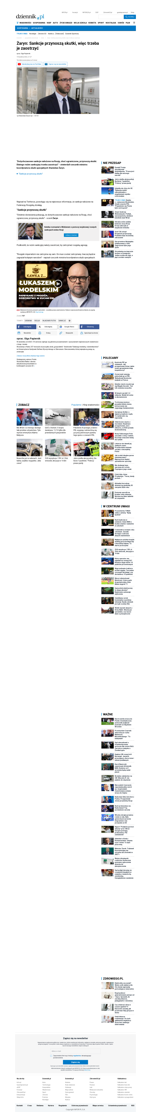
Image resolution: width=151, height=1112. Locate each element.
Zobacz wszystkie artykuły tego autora (30, 356)
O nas (29, 1106)
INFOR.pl (64, 12)
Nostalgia (32, 34)
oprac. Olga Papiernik (23, 53)
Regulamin (63, 1106)
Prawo (92, 1082)
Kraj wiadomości (91, 405)
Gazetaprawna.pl (22, 1085)
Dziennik (19, 38)
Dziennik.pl (46, 1079)
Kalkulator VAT (122, 1090)
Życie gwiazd (69, 1092)
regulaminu (77, 1055)
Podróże (45, 1097)
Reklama (40, 1106)
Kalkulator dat (122, 1082)
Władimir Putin (49, 321)
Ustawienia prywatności (117, 1106)
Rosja (37, 321)
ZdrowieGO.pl (107, 12)
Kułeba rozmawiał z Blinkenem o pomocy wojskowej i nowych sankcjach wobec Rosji (70, 228)
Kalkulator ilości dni (124, 1085)
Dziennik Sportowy (72, 34)
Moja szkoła (69, 1090)
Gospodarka (22, 28)
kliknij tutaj (87, 1070)
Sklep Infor (20, 1097)
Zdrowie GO (42, 34)
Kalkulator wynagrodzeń (125, 1097)
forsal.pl (75, 12)
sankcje (62, 321)
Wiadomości (46, 1090)
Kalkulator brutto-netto (125, 1095)
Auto (44, 1082)
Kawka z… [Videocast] (56, 34)
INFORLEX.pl (87, 12)
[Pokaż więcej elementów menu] (134, 23)
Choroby (92, 1092)
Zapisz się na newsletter (57, 64)
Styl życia (93, 1097)
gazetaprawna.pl (122, 12)
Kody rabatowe (70, 1085)
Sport (44, 1092)
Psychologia (93, 1095)
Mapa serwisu (98, 1106)
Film (66, 1095)
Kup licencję (39, 312)
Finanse (92, 1085)
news (42, 38)
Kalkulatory (122, 1079)
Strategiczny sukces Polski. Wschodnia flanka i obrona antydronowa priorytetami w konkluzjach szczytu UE (27, 362)
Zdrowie (45, 1095)
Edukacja (68, 1087)
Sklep (132, 12)
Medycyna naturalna (96, 1090)
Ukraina (28, 321)
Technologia (46, 1085)
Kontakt (20, 1106)
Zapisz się (75, 1062)
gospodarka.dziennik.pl (31, 38)
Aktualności (37, 28)
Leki (91, 1087)
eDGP (18, 1087)
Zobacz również (71, 235)
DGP (97, 12)
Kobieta (67, 1082)
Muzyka (67, 1097)
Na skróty (20, 1079)
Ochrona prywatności (79, 1106)
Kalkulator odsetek (124, 1092)
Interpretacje (21, 1095)
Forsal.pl (19, 1090)
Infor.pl (19, 1082)
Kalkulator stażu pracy (125, 1087)
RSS (132, 1106)
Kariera (51, 1106)
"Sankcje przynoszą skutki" (31, 174)
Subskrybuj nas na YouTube (31, 64)
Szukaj (131, 17)
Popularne (76, 405)
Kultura (67, 1099)
